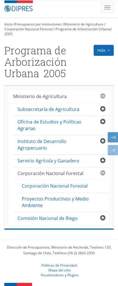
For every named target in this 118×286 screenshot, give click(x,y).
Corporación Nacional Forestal (28, 29)
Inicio (8, 24)
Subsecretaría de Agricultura (48, 109)
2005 (8, 33)
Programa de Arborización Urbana (83, 29)
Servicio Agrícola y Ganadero (48, 161)
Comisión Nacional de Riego (47, 218)
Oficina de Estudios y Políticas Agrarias (49, 125)
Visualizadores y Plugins (60, 275)
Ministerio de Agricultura (83, 24)
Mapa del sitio (59, 270)
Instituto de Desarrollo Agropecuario (41, 144)
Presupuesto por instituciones (38, 24)
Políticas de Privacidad (59, 265)
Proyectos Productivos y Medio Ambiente (55, 202)
